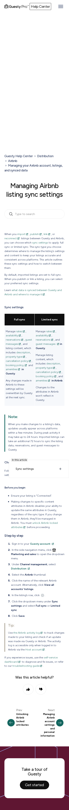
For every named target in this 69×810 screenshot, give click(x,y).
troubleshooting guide (26, 665)
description (23, 352)
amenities (11, 369)
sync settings (40, 242)
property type (14, 356)
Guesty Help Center (18, 156)
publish (34, 234)
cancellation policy (17, 361)
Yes (28, 689)
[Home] (16, 6)
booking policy (45, 376)
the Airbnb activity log (26, 632)
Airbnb (12, 161)
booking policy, (15, 365)
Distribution (45, 156)
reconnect (10, 238)
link (45, 234)
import (21, 234)
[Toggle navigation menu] (61, 6)
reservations (13, 339)
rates (19, 331)
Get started (34, 785)
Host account (33, 649)
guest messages (46, 344)
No (41, 689)
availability (12, 335)
